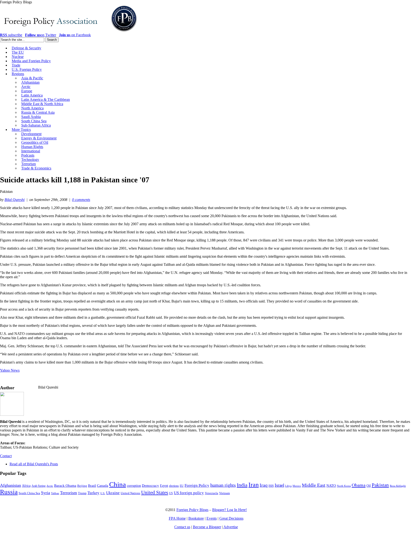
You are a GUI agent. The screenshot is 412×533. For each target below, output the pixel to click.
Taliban (55, 493)
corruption (134, 485)
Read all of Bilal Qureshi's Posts (34, 464)
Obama (359, 485)
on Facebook (75, 35)
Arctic (49, 486)
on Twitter (40, 35)
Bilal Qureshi (15, 200)
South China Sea (29, 493)
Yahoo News (10, 370)
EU (182, 485)
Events (211, 518)
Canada (102, 485)
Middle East (313, 485)
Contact (6, 456)
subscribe (11, 35)
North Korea (344, 486)
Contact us (182, 527)
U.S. (102, 493)
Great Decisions (231, 518)
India (242, 485)
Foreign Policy (197, 485)
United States (154, 492)
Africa (26, 485)
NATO (331, 485)
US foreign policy (189, 493)
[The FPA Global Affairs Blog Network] (69, 32)
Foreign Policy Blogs (192, 510)
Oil (368, 485)
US (171, 493)
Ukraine (113, 493)
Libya (288, 486)
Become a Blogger (207, 527)
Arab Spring (38, 485)
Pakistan (380, 485)
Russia (9, 492)
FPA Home (177, 518)
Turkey (93, 493)
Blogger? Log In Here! (229, 510)
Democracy (150, 485)
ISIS (271, 485)
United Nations (130, 493)
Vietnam (224, 493)
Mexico (297, 486)
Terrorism (68, 492)
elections (174, 485)
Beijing (82, 485)
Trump (82, 493)
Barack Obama (65, 485)
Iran (253, 484)
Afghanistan (10, 485)
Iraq (264, 485)
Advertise (230, 527)
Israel (279, 485)
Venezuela (211, 493)
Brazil (92, 485)
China (117, 484)
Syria (45, 492)
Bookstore (196, 518)
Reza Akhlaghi (398, 485)
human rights (223, 485)
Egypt (164, 485)
